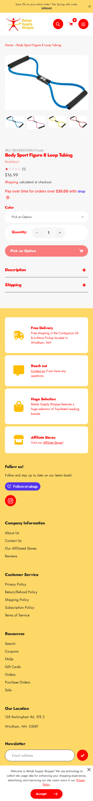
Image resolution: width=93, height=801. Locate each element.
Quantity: (19, 232)
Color (9, 207)
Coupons (12, 651)
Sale (8, 690)
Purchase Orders (17, 682)
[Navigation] (83, 24)
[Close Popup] (89, 769)
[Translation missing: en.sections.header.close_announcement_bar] (89, 6)
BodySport (12, 161)
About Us (12, 533)
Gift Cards (13, 666)
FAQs (9, 659)
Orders (10, 674)
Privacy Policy (15, 584)
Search (10, 643)
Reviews (11, 556)
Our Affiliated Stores (20, 548)
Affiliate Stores (53, 442)
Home (9, 45)
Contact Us (13, 540)
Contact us (38, 371)
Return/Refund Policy (21, 592)
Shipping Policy (17, 599)
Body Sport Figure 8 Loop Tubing (38, 45)
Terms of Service (17, 615)
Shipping (11, 182)
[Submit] (82, 755)
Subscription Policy (19, 607)
